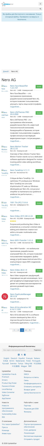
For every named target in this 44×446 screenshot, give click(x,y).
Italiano (37, 358)
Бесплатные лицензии (33, 436)
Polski (28, 361)
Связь (26, 380)
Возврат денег (29, 390)
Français (29, 358)
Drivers (5, 380)
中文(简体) (37, 363)
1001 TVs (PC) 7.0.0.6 (19, 202)
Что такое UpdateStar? (11, 424)
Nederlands (20, 361)
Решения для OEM (31, 409)
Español (22, 358)
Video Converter (8, 392)
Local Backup (7, 389)
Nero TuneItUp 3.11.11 (20, 170)
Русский (5, 363)
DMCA (26, 374)
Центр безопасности (32, 393)
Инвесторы (6, 433)
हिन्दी (29, 366)
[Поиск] (40, 9)
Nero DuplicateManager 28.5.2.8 (20, 295)
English (6, 358)
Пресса (5, 427)
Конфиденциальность (33, 383)
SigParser (5, 395)
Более (39, 87)
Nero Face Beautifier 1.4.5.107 (19, 87)
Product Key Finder (9, 383)
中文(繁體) (16, 366)
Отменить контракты (32, 386)
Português (36, 361)
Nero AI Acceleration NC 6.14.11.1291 (20, 308)
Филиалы (27, 412)
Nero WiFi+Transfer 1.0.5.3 (21, 240)
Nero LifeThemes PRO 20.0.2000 (19, 113)
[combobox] (20, 9)
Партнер (27, 405)
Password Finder (8, 386)
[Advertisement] (22, 45)
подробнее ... (15, 107)
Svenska (13, 363)
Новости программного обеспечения (8, 408)
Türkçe (20, 363)
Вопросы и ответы (31, 377)
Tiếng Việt (28, 363)
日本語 (5, 361)
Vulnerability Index (9, 414)
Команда (5, 430)
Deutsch (14, 358)
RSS (3, 417)
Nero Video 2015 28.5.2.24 (21, 216)
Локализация (29, 433)
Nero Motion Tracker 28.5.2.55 (19, 147)
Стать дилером (30, 430)
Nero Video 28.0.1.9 (18, 270)
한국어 (11, 361)
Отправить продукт (32, 439)
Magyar (24, 366)
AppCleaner (6, 398)
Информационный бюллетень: (22, 346)
